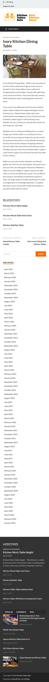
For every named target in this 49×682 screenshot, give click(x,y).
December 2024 (10, 285)
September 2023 (11, 346)
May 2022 (8, 410)
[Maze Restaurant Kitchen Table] (10, 658)
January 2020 (9, 523)
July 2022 (8, 402)
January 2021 (9, 474)
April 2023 (8, 366)
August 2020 (9, 495)
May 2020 (8, 507)
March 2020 (9, 515)
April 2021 (8, 462)
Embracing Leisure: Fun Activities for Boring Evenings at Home (32, 618)
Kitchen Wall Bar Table (13, 225)
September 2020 (11, 491)
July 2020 (8, 499)
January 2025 (9, 281)
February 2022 (10, 422)
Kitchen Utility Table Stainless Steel (18, 589)
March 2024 (9, 321)
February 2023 (10, 374)
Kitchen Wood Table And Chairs (17, 215)
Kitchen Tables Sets (24, 675)
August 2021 (9, 446)
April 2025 (8, 269)
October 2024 (10, 293)
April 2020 (8, 511)
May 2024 (8, 313)
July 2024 (8, 305)
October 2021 (10, 438)
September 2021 (11, 442)
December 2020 (10, 478)
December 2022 (10, 382)
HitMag (26, 679)
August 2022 (9, 398)
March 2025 (9, 273)
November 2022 (10, 386)
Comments (21, 612)
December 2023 (10, 334)
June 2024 (8, 309)
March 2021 (9, 466)
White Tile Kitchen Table (13, 630)
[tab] (9, 612)
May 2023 (8, 362)
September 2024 (11, 297)
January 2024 (9, 330)
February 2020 (10, 519)
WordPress (16, 679)
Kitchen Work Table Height (15, 206)
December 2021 (10, 430)
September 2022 (11, 394)
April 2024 (8, 317)
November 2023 (10, 338)
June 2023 (8, 358)
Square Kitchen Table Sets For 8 (16, 639)
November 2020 (10, 483)
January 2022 (9, 426)
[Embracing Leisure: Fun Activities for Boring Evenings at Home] (10, 616)
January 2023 (9, 378)
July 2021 (8, 450)
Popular (9, 612)
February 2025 (10, 277)
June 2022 (8, 406)
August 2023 (9, 350)
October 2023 (10, 342)
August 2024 (9, 301)
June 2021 (8, 454)
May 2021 (8, 458)
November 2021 (10, 434)
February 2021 (10, 470)
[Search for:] (24, 254)
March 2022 (9, 418)
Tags (32, 612)
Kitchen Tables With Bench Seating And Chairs (22, 598)
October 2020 (10, 487)
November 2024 (10, 289)
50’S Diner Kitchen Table (13, 648)
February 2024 (10, 325)
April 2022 (8, 414)
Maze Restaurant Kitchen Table (33, 657)
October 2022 (10, 390)
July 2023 (8, 354)
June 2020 (8, 503)
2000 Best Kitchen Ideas (11, 37)
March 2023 (9, 370)
